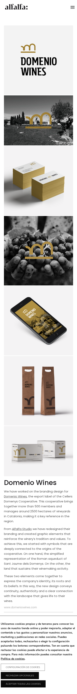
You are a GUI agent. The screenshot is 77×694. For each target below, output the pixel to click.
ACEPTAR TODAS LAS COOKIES (23, 683)
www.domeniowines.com (20, 607)
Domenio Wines (15, 496)
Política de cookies (13, 659)
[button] (72, 7)
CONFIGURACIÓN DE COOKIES (23, 667)
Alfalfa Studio (22, 529)
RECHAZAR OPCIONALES (20, 675)
